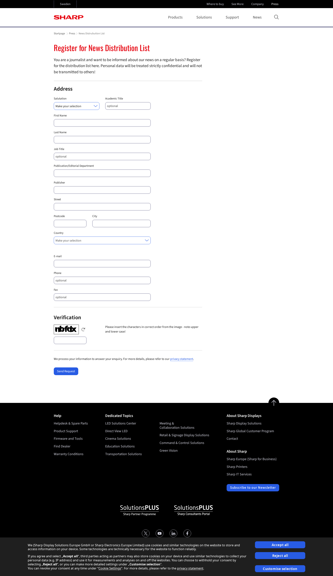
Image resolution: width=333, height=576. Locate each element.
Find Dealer (62, 446)
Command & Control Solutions (182, 442)
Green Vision (169, 450)
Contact (232, 438)
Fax (56, 290)
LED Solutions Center (120, 423)
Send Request (66, 371)
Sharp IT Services (239, 474)
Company (257, 4)
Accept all (280, 545)
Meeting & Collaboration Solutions (177, 425)
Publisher (59, 183)
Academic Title (114, 99)
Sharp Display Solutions (244, 423)
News (257, 17)
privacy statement (181, 359)
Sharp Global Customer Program (250, 431)
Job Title (59, 149)
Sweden (65, 4)
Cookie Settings (109, 568)
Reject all (280, 555)
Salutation (60, 99)
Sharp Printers (237, 466)
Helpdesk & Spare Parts (71, 423)
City (94, 216)
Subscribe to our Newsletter (253, 487)
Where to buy (215, 4)
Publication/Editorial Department (74, 166)
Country (58, 233)
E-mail (58, 256)
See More (237, 4)
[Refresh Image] (83, 329)
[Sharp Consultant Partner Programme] (193, 510)
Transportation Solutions (123, 454)
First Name (60, 116)
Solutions (204, 17)
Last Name (60, 132)
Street (57, 199)
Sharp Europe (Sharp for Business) (252, 459)
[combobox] (76, 106)
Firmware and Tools (68, 438)
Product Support (66, 431)
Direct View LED (116, 431)
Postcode (59, 216)
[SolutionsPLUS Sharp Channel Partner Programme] (139, 510)
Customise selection (280, 569)
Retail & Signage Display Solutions (184, 435)
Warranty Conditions (68, 454)
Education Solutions (120, 446)
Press (274, 4)
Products (175, 17)
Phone (57, 273)
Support (232, 17)
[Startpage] (68, 17)
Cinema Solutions (118, 438)
